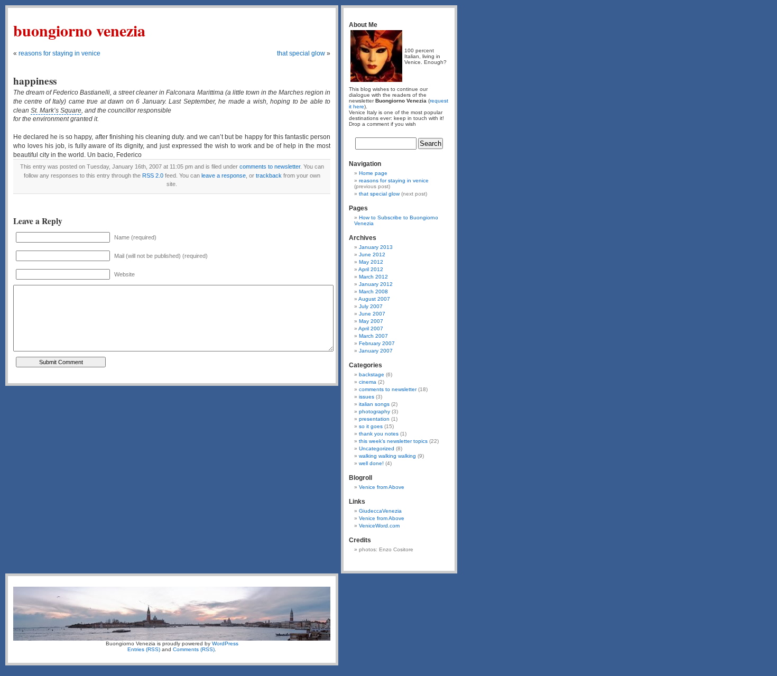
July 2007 (371, 306)
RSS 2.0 (152, 175)
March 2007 (373, 336)
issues (366, 397)
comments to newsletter (269, 166)
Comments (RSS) (194, 649)
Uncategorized (376, 448)
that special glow (301, 53)
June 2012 (372, 254)
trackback (269, 175)
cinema (367, 382)
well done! (371, 463)
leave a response (223, 175)
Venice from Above (381, 487)
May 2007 (371, 321)
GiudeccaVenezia (380, 511)
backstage (371, 374)
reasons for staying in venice (59, 53)
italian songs (374, 404)
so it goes (371, 426)
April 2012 (370, 269)
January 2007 (376, 351)
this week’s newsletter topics (393, 441)
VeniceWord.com (379, 526)
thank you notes (379, 434)
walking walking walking (387, 456)
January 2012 (376, 284)
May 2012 (371, 262)
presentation (374, 419)
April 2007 (370, 328)
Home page (373, 173)
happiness (35, 80)
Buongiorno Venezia (79, 30)
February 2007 (377, 343)
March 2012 (373, 277)
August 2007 (374, 299)
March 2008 (373, 291)
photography (374, 411)
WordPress (225, 643)
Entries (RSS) (143, 649)
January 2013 (376, 247)
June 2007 (372, 314)
